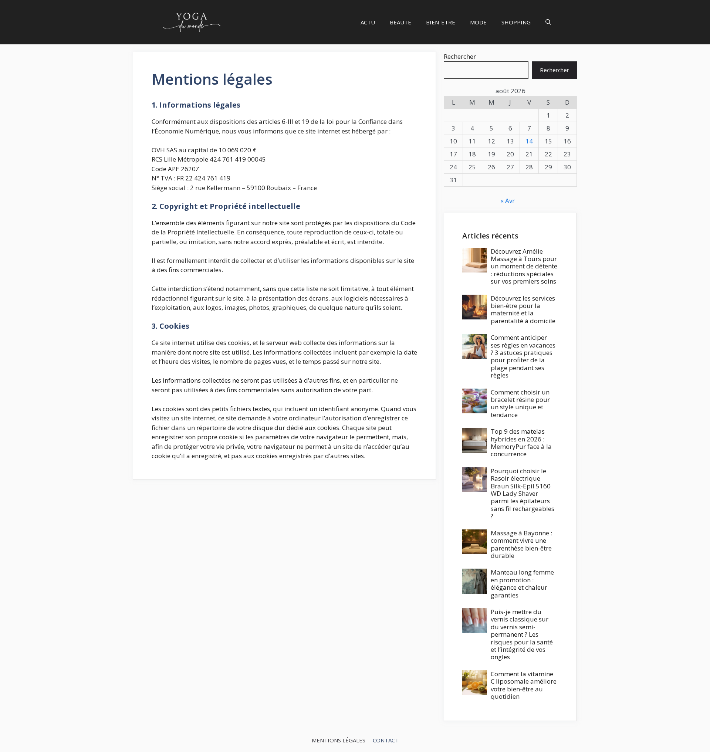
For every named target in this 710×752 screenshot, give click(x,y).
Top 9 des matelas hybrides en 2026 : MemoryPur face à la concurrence (521, 442)
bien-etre (440, 22)
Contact (386, 740)
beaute (400, 22)
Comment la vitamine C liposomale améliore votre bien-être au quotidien (524, 685)
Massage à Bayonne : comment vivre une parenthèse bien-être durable (521, 544)
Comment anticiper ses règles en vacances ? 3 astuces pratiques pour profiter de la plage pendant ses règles (523, 356)
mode (478, 22)
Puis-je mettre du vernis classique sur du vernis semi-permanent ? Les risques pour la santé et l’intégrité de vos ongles (522, 634)
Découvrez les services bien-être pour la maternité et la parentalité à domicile (523, 309)
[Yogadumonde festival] (191, 22)
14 (529, 141)
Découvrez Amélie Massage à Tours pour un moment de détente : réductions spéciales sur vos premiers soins (524, 266)
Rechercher (460, 56)
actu (368, 22)
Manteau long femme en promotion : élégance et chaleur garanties (522, 583)
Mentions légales (338, 740)
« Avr (507, 200)
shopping (516, 22)
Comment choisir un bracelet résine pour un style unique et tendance (520, 403)
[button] (548, 22)
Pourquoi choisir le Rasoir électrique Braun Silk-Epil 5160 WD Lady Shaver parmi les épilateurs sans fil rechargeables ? (522, 493)
